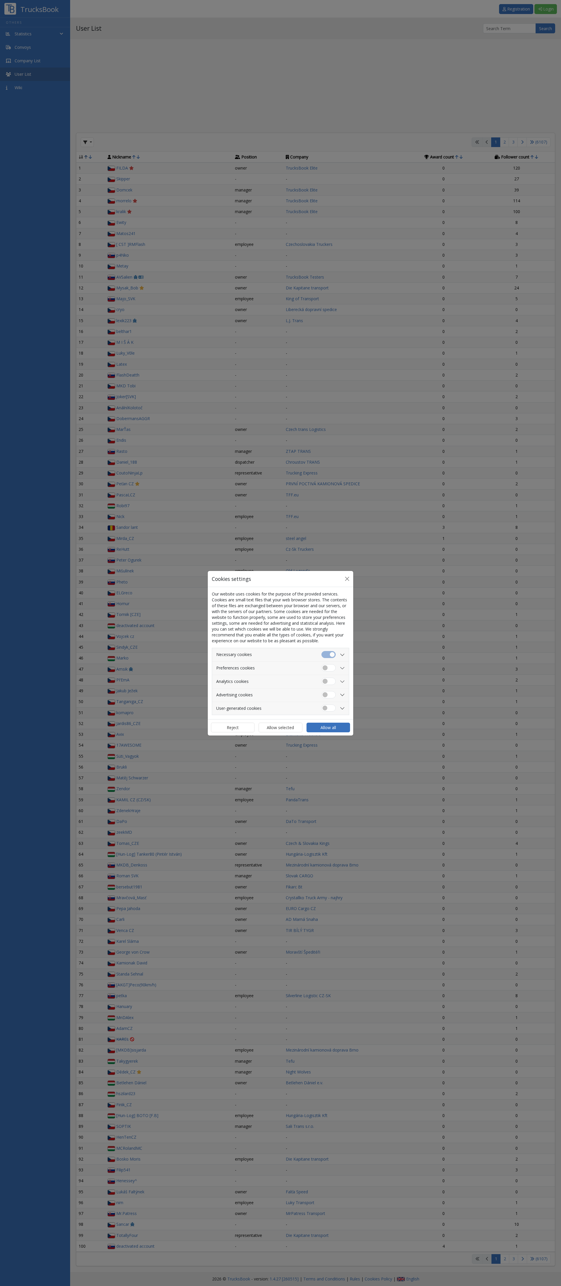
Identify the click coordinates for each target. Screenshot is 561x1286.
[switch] (328, 668)
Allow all (328, 727)
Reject (233, 727)
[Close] (347, 579)
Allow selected (280, 727)
